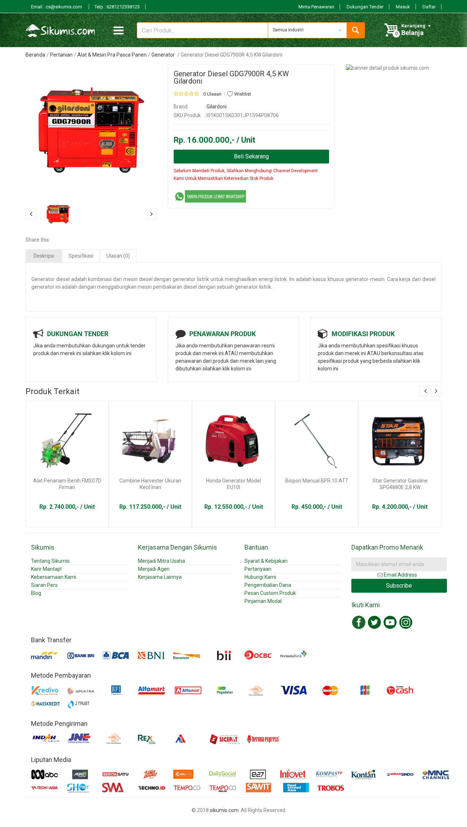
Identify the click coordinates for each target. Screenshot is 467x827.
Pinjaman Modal (263, 601)
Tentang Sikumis (50, 561)
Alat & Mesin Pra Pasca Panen (112, 55)
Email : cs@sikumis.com (57, 6)
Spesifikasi (81, 256)
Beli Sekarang (251, 156)
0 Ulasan (212, 94)
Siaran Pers (44, 585)
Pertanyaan (257, 569)
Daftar (429, 6)
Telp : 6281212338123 (117, 6)
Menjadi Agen (154, 569)
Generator (163, 55)
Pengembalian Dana (267, 585)
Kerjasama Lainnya (160, 577)
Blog (36, 593)
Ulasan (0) (118, 256)
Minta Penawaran (316, 6)
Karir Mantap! (46, 569)
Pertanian (61, 55)
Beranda (35, 55)
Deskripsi (44, 256)
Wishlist (242, 94)
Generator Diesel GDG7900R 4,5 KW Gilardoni (231, 77)
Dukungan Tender (365, 6)
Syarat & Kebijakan (265, 561)
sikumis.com (224, 810)
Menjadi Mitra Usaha (161, 561)
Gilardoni (217, 106)
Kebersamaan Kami (53, 577)
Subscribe (399, 585)
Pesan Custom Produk (270, 593)
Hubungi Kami (260, 577)
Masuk (403, 6)
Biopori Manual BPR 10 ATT (316, 481)
